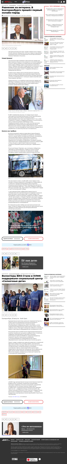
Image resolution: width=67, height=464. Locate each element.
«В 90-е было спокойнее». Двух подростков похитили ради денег (57, 281)
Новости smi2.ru (6, 270)
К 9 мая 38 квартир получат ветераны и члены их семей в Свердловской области (24, 226)
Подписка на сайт (19, 439)
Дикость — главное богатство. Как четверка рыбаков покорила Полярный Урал (54, 25)
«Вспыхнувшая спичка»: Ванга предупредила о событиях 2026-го (56, 306)
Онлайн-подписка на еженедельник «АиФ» (50, 439)
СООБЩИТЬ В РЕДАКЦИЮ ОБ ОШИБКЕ (26, 441)
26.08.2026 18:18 (5, 273)
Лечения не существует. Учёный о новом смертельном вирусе (57, 285)
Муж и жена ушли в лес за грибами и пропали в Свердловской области (55, 15)
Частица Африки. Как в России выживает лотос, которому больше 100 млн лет (57, 39)
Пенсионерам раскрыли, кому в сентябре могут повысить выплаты (56, 314)
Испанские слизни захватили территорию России (55, 81)
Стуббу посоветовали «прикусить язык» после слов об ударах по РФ (56, 323)
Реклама (12, 439)
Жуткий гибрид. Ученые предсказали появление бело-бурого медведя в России (57, 277)
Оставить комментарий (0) (33, 238)
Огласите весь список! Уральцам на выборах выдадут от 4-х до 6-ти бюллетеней (54, 10)
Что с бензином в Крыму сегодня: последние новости (56, 85)
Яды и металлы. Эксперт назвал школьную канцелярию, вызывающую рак (56, 294)
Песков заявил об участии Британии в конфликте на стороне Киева (56, 72)
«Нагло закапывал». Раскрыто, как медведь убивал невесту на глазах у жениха (57, 52)
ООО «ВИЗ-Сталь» (16, 396)
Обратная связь (14, 441)
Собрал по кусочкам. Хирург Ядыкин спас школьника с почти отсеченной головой (57, 290)
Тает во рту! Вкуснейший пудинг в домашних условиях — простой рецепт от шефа (57, 43)
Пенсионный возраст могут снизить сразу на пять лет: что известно (56, 310)
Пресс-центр (27, 439)
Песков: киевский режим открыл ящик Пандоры (56, 68)
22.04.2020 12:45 (5, 5)
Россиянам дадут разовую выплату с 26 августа (57, 76)
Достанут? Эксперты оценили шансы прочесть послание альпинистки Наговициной (57, 298)
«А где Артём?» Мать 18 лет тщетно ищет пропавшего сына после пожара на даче (57, 47)
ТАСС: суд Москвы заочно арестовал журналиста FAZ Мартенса (57, 319)
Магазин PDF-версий (35, 439)
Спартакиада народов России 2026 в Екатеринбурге (55, 31)
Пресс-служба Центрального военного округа (11, 45)
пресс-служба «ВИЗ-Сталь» (7, 311)
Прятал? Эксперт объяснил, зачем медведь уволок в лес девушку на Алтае (57, 56)
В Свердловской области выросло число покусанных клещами (54, 20)
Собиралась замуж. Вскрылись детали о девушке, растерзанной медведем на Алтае (56, 60)
